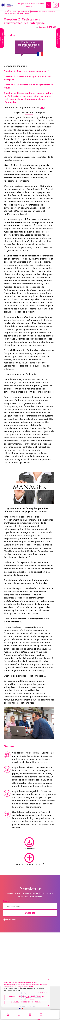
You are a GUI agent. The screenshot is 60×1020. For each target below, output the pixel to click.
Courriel (6, 901)
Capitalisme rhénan (22, 767)
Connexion (56, 5)
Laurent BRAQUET (47, 27)
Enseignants (11, 919)
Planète (30, 1014)
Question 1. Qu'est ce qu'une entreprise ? (26, 71)
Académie (8, 1014)
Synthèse (30, 849)
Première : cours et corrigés (15, 11)
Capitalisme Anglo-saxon (25, 753)
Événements (41, 1014)
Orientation (19, 1014)
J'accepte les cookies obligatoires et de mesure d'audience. (26, 997)
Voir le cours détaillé (30, 865)
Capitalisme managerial (25, 791)
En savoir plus (42, 992)
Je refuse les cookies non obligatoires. (26, 1002)
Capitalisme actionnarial (25, 812)
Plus (52, 1014)
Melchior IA (48, 5)
